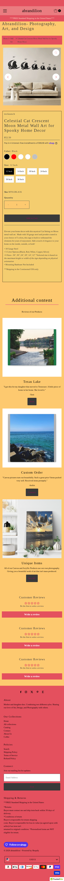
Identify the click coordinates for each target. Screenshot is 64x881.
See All (31, 578)
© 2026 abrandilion (12, 850)
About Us (8, 734)
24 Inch (43, 171)
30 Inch (9, 179)
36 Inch (20, 179)
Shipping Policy (10, 752)
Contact (32, 492)
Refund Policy (10, 758)
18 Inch (32, 171)
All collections (10, 724)
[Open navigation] (5, 10)
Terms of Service (11, 755)
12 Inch (9, 171)
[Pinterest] (37, 692)
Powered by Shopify (30, 850)
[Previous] (8, 77)
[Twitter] (32, 692)
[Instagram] (26, 692)
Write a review (32, 614)
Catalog (7, 727)
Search (6, 749)
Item (32, 401)
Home (5, 38)
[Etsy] (43, 692)
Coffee (6, 737)
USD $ (33, 859)
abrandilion (32, 10)
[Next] (56, 77)
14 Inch (20, 171)
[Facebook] (20, 692)
